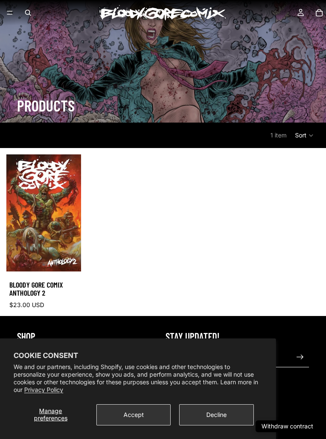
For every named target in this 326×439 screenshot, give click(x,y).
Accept (134, 414)
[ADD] (68, 258)
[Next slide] (71, 213)
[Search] (28, 12)
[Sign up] (300, 357)
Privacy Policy (43, 389)
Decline (216, 414)
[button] (304, 135)
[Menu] (10, 12)
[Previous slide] (15, 213)
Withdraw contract (287, 426)
